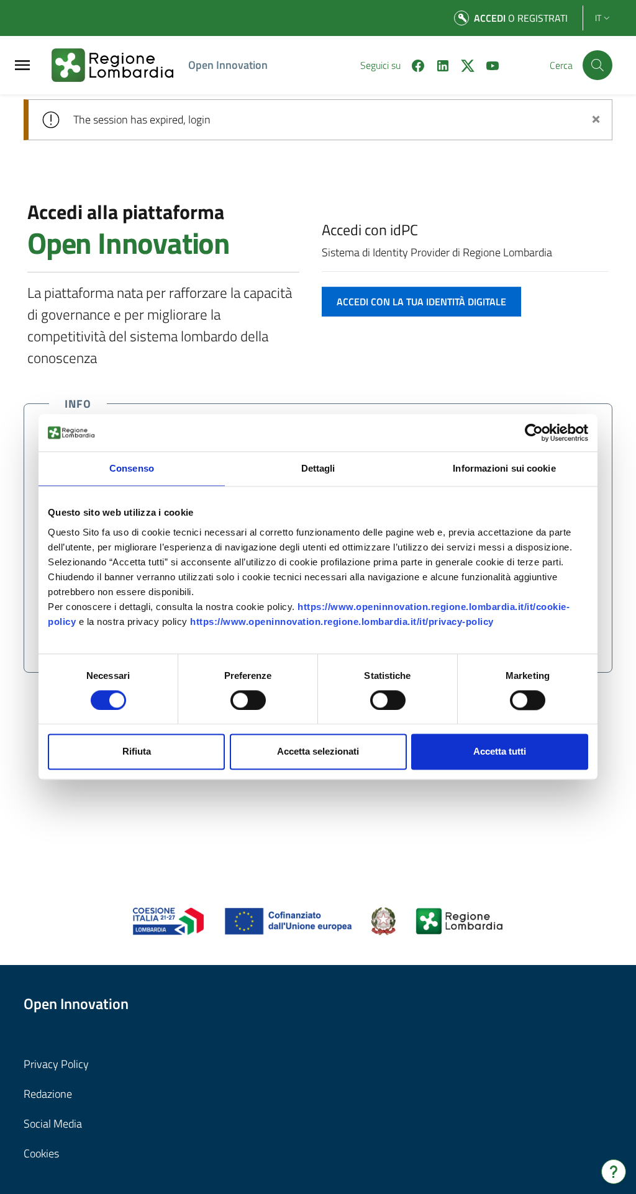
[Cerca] (597, 65)
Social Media (53, 1123)
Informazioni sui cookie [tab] (504, 468)
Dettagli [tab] (318, 468)
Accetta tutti (499, 752)
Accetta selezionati (318, 752)
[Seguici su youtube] (487, 64)
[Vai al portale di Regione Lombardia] (120, 65)
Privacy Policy (56, 1064)
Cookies (41, 1153)
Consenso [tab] (131, 468)
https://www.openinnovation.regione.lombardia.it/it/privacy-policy (342, 621)
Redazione (48, 1093)
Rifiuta (136, 752)
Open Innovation (228, 64)
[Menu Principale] (22, 65)
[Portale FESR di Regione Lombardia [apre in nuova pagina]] (168, 920)
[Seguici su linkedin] (437, 64)
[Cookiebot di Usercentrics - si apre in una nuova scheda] (533, 432)
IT (598, 17)
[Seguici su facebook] (413, 64)
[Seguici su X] (462, 64)
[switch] (248, 700)
